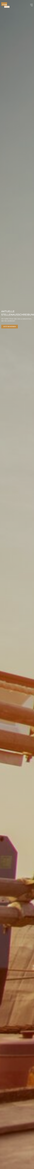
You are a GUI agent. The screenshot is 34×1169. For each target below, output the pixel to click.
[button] (9, 327)
